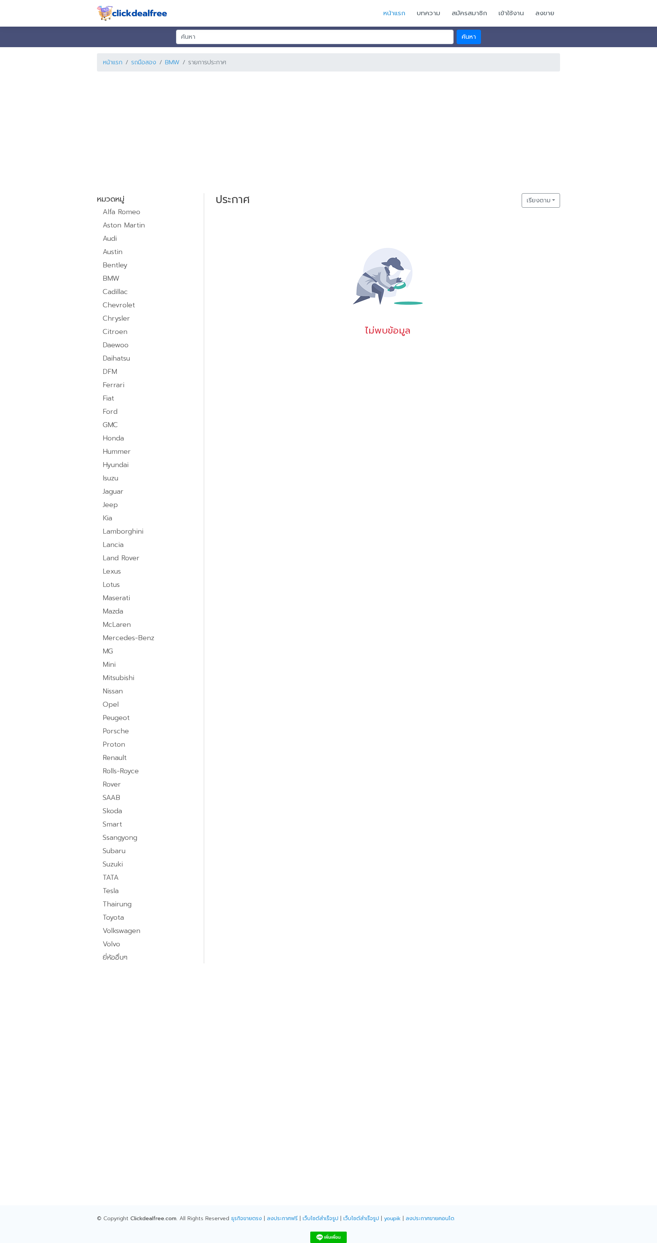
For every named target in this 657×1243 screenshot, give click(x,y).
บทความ (428, 13)
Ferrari (113, 385)
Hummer (117, 451)
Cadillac (115, 291)
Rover (112, 784)
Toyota (113, 917)
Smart (112, 824)
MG (108, 651)
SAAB (111, 797)
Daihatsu (116, 358)
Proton (114, 744)
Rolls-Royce (121, 771)
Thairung (117, 904)
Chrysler (116, 318)
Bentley (115, 265)
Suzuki (113, 864)
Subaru (114, 851)
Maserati (116, 598)
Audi (110, 238)
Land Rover (121, 558)
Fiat (108, 398)
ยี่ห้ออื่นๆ (115, 957)
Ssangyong (120, 837)
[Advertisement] (325, 131)
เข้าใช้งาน (511, 13)
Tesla (111, 890)
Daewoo (116, 345)
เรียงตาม (539, 200)
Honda (113, 438)
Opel (111, 704)
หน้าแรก (394, 13)
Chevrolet (119, 305)
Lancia (113, 544)
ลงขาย (544, 13)
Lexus (112, 571)
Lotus (111, 584)
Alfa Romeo (121, 212)
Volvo (111, 944)
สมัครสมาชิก (469, 13)
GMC (110, 425)
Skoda (112, 811)
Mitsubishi (118, 677)
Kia (107, 518)
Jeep (110, 504)
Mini (109, 664)
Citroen (115, 331)
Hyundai (116, 464)
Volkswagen (121, 930)
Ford (110, 411)
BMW (172, 62)
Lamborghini (123, 531)
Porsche (116, 731)
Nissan (113, 691)
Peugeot (116, 717)
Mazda (113, 611)
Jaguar (113, 491)
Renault (115, 757)
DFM (110, 371)
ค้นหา (469, 36)
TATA (111, 877)
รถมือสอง (143, 62)
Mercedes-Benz (128, 638)
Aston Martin (124, 225)
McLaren (117, 624)
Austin (112, 251)
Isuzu (110, 478)
